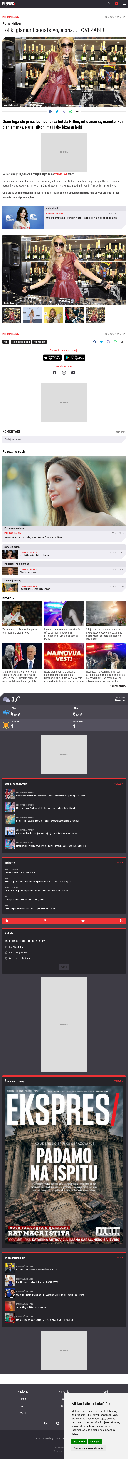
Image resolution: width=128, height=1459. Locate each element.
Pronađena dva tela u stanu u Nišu (64, 871)
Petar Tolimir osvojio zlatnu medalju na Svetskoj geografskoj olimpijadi (64, 819)
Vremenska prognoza (64, 699)
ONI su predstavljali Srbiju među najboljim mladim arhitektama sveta (64, 832)
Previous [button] (6, 270)
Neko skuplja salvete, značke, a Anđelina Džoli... (64, 499)
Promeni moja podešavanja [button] (88, 1448)
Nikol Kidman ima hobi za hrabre (64, 551)
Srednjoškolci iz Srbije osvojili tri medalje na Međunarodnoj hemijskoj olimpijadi (64, 844)
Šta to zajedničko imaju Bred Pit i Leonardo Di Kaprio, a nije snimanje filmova (64, 1293)
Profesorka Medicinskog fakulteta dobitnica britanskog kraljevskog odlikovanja (64, 794)
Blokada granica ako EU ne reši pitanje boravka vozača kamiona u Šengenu (64, 880)
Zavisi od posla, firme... (20, 958)
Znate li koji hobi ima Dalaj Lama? (64, 1306)
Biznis (23, 1398)
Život (23, 1413)
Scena (23, 1406)
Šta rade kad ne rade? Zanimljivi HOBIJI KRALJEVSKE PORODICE (64, 1318)
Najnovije (64, 1391)
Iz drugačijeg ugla (21, 341)
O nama (36, 1438)
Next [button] (122, 270)
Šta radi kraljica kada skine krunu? (64, 585)
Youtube (73, 372)
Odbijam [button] (94, 1441)
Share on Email (77, 111)
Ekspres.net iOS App (52, 357)
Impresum (60, 1438)
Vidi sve (117, 784)
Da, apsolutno (16, 946)
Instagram (64, 372)
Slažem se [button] (79, 1441)
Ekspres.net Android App (74, 357)
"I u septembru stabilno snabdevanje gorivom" (64, 898)
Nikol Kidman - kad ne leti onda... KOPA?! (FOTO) (64, 1280)
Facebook (54, 372)
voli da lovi (60, 174)
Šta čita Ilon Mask (64, 568)
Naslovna (23, 1391)
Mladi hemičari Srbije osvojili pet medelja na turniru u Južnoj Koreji (64, 807)
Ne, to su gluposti (18, 952)
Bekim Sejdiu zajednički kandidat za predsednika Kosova (64, 907)
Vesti (105, 1391)
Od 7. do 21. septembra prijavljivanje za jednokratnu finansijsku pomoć (64, 889)
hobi (6, 341)
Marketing (48, 1438)
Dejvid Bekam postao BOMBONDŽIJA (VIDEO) (64, 1268)
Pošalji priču (117, 4)
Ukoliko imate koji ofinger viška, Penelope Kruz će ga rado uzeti (64, 217)
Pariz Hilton (39, 341)
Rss (121, 921)
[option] (64, 270)
